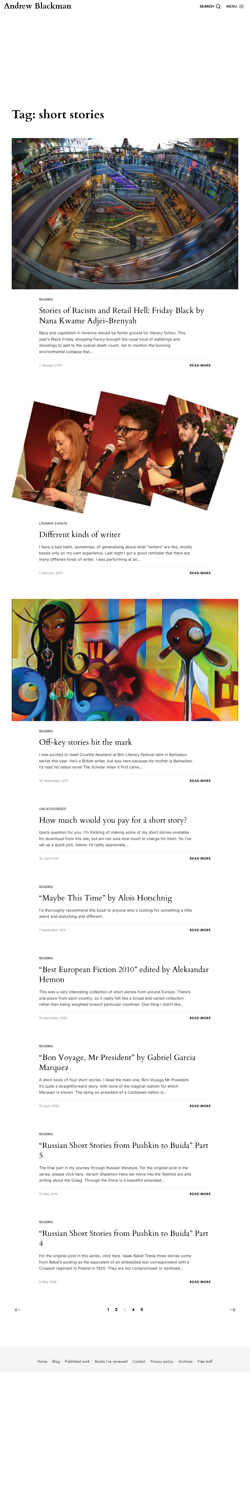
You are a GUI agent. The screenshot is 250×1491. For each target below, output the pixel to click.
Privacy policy (161, 1361)
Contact (139, 1361)
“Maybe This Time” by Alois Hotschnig (105, 898)
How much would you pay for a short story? (113, 820)
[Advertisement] (125, 49)
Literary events (53, 523)
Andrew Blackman (37, 6)
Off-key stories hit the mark (85, 742)
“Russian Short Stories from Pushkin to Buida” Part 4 (123, 1238)
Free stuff (205, 1361)
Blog (56, 1361)
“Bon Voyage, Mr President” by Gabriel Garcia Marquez (117, 1062)
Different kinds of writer (80, 534)
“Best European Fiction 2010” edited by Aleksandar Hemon (124, 974)
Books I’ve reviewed (111, 1361)
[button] (235, 6)
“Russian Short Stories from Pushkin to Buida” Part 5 (123, 1150)
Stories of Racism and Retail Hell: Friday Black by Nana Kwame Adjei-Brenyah (121, 315)
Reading (46, 299)
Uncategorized (52, 809)
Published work (77, 1361)
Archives (185, 1361)
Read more (200, 365)
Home (42, 1361)
